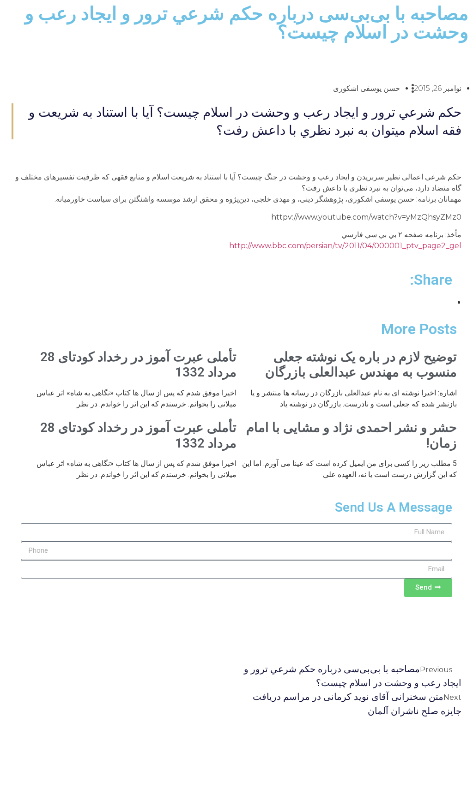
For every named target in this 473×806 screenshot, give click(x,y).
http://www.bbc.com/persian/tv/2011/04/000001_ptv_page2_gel (345, 245)
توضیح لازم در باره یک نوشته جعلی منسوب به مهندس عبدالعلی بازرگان (361, 364)
